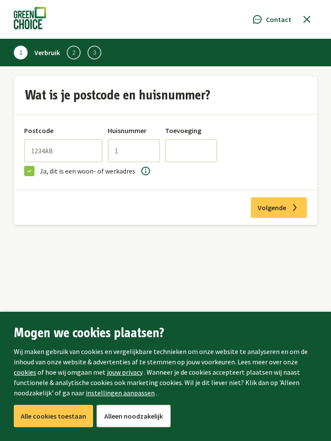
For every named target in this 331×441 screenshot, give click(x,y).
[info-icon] (146, 171)
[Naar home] (30, 19)
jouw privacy (125, 372)
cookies (25, 372)
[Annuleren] (307, 19)
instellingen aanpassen (120, 392)
